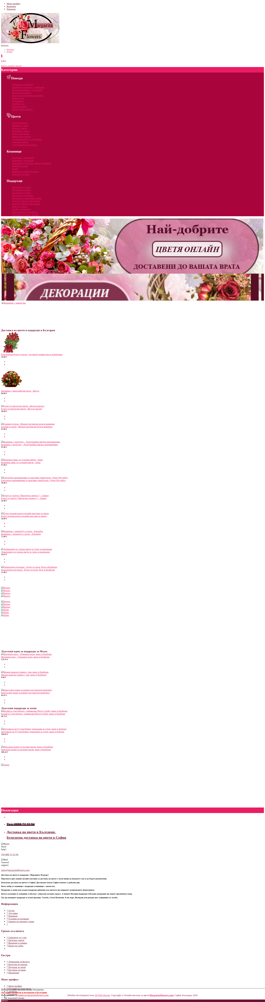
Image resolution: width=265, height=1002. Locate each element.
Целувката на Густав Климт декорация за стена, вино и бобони (32, 731)
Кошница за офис (21, 174)
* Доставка (12, 913)
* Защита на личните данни (20, 921)
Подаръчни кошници (22, 195)
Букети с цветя (19, 128)
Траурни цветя (19, 106)
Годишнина (18, 101)
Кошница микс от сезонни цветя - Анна (21, 462)
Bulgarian (5, 45)
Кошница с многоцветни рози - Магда (20, 391)
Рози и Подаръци (20, 134)
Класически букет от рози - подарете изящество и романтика (32, 354)
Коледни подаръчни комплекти (27, 95)
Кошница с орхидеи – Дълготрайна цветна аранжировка (29, 444)
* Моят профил (14, 986)
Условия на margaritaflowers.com (32, 995)
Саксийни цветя (20, 142)
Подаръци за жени (21, 190)
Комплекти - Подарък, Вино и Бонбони (31, 163)
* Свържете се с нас (17, 937)
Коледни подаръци (21, 93)
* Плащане (12, 916)
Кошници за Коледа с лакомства (28, 87)
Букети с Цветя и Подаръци (26, 203)
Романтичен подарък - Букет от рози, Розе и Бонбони (28, 570)
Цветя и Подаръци (21, 136)
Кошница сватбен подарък (25, 171)
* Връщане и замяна (17, 943)
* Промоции (13, 972)
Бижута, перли (19, 206)
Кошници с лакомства (23, 157)
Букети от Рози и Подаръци (26, 201)
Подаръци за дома (21, 187)
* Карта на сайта (15, 945)
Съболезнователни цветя (24, 145)
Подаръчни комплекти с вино (27, 198)
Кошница (11, 6)
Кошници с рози (20, 125)
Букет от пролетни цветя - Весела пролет (21, 409)
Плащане (11, 9)
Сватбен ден (18, 104)
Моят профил (13, 3)
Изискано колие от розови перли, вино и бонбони (26, 749)
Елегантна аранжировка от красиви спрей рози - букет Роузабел (33, 480)
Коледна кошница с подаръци (27, 90)
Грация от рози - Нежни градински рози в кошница (26, 426)
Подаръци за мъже (21, 192)
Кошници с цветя (20, 131)
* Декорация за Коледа (18, 961)
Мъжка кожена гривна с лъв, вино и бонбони (23, 675)
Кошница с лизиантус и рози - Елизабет (21, 534)
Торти (15, 169)
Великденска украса (22, 109)
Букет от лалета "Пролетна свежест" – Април (23, 498)
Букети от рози (19, 123)
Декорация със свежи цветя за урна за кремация (25, 552)
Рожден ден (18, 98)
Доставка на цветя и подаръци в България (24, 992)
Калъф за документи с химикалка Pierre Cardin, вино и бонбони (33, 714)
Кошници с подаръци (23, 160)
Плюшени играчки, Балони (25, 214)
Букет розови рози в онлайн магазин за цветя (24, 516)
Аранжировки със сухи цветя (27, 139)
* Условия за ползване (18, 918)
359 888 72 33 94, (10, 854)
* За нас (11, 910)
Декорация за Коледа (22, 84)
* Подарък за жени (16, 967)
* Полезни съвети (15, 940)
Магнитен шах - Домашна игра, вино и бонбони (25, 657)
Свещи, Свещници (21, 209)
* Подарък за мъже (16, 970)
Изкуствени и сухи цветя (24, 212)
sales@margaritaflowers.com (15, 870)
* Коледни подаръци (17, 964)
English (9, 52)
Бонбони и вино (20, 166)
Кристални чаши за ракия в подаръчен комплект (25, 692)
